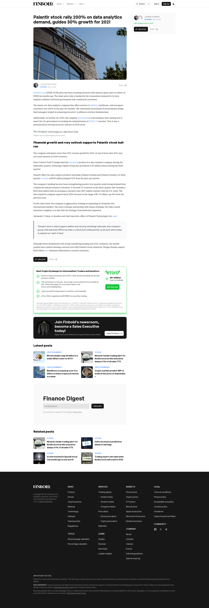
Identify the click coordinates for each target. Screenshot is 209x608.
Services (103, 487)
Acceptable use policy (164, 502)
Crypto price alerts (107, 521)
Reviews (102, 544)
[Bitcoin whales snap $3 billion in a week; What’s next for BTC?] (39, 357)
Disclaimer (158, 511)
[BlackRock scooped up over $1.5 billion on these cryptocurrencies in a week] (39, 372)
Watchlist (102, 526)
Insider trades (105, 497)
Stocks (43, 87)
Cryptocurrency (54, 352)
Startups (71, 516)
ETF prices (130, 502)
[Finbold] (43, 4)
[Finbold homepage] (46, 486)
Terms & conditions (162, 492)
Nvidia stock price (134, 521)
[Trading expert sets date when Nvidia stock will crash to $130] (87, 458)
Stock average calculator (79, 539)
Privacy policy (160, 497)
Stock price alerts (107, 516)
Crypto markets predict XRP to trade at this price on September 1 (110, 373)
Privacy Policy (77, 412)
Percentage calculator (77, 544)
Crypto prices (132, 497)
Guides (101, 539)
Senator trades (106, 502)
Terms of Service (45, 501)
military (94, 105)
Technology (73, 511)
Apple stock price (134, 511)
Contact (129, 539)
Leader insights (105, 553)
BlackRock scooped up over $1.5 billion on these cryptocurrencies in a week (63, 373)
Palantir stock (39, 92)
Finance (71, 492)
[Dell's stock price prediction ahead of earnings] (87, 443)
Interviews (102, 549)
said (115, 216)
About (128, 534)
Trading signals (105, 492)
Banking (71, 506)
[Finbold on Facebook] (155, 529)
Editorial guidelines (134, 553)
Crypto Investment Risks (165, 516)
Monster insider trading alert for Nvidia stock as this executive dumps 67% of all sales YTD (110, 358)
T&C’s (70, 412)
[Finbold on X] (160, 529)
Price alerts (103, 511)
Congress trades (107, 506)
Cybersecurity (74, 521)
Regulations (73, 526)
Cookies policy (160, 506)
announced (83, 117)
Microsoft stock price (135, 516)
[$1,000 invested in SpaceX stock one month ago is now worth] (39, 458)
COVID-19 (93, 121)
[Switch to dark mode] (174, 4)
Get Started (112, 287)
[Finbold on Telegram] (165, 529)
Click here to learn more (63, 587)
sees (47, 250)
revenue (45, 178)
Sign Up (166, 4)
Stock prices (131, 492)
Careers (129, 544)
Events (129, 549)
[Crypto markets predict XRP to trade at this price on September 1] (87, 372)
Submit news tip (133, 558)
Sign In (156, 4)
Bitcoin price (131, 506)
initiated (73, 162)
